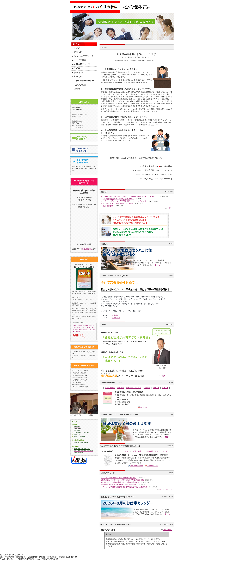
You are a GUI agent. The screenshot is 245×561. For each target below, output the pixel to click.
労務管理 (120, 388)
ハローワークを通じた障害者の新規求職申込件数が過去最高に (124, 487)
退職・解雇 (137, 451)
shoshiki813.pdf (152, 466)
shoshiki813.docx (136, 466)
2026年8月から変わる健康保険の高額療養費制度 (119, 485)
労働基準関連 (110, 388)
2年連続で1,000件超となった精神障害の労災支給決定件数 (122, 480)
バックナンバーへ (165, 489)
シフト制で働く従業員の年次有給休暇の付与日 (118, 478)
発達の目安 (116, 318)
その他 (165, 451)
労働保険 (156, 388)
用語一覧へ (167, 530)
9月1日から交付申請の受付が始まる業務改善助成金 (120, 482)
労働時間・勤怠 (152, 451)
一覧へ (169, 208)
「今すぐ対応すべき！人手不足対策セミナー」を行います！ (125, 201)
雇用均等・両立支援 (133, 388)
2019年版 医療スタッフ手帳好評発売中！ (118, 199)
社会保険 (165, 388)
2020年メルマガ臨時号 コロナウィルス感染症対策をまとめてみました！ (130, 196)
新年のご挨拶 (108, 206)
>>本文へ (156, 265)
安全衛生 (147, 388)
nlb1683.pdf (144, 407)
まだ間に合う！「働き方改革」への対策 (118, 204)
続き (163, 376)
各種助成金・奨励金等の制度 (82, 449)
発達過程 (115, 315)
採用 (126, 451)
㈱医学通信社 (87, 249)
